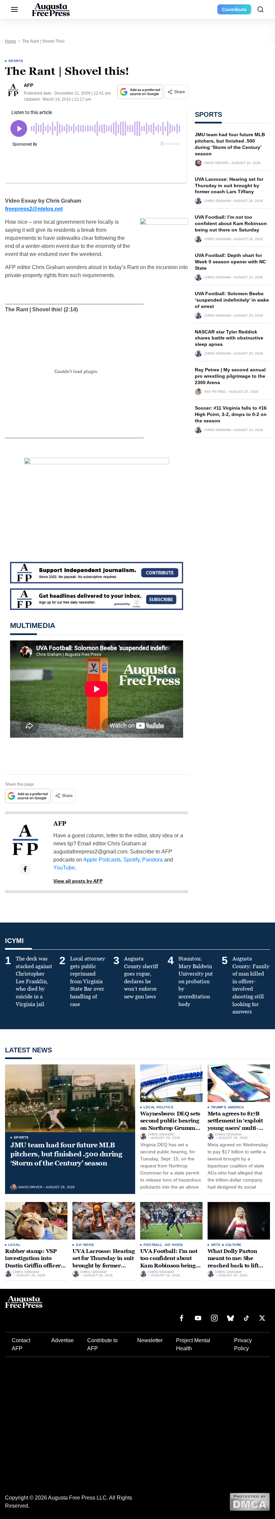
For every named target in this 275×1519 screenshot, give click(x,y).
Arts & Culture (226, 1245)
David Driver (216, 163)
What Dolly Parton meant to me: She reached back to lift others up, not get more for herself (238, 1266)
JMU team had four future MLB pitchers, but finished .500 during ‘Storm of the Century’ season (66, 1154)
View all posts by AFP (78, 881)
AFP (59, 824)
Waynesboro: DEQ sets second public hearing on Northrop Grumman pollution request (171, 1124)
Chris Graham (217, 201)
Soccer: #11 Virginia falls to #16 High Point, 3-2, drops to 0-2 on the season (231, 414)
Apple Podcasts (102, 859)
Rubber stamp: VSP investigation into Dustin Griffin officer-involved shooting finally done (34, 1266)
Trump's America (227, 1107)
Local (14, 1245)
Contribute (234, 9)
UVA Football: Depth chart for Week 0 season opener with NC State (230, 262)
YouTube (64, 868)
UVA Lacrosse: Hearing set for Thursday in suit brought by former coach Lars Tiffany (229, 185)
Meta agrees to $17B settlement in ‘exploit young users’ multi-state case (235, 1124)
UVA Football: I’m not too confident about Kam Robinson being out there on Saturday (231, 223)
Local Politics (159, 1107)
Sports (15, 61)
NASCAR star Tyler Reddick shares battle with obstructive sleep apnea (229, 338)
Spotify (131, 859)
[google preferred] (140, 92)
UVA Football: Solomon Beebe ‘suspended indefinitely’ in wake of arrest (232, 300)
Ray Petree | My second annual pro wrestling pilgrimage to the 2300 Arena (230, 376)
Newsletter (150, 1340)
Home (10, 41)
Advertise (62, 1340)
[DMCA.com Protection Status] (249, 1501)
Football (153, 1245)
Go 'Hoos (85, 1245)
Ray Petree (215, 392)
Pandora (152, 859)
